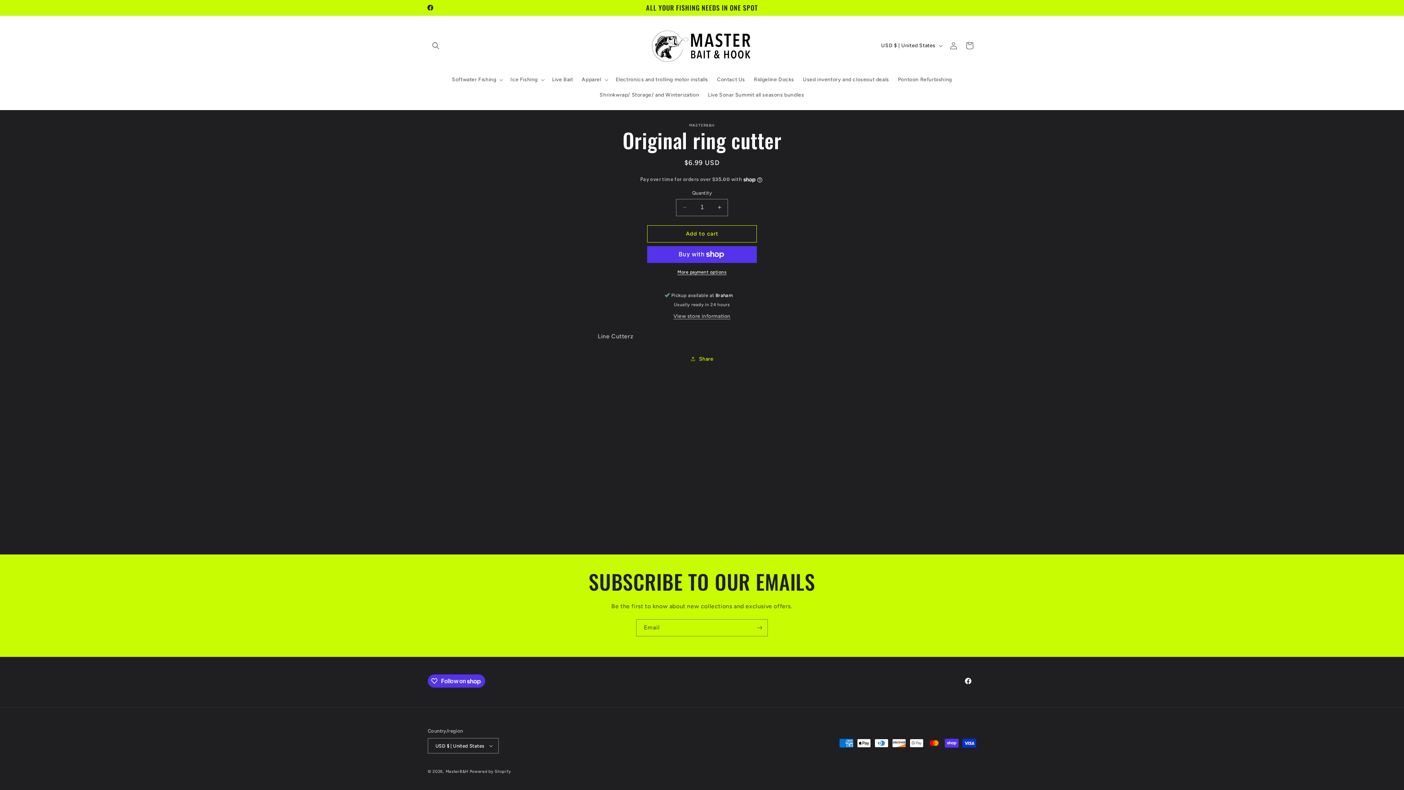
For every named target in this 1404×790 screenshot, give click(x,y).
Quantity (702, 193)
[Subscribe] (759, 627)
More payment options (702, 272)
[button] (436, 46)
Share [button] (706, 359)
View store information (702, 316)
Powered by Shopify (490, 771)
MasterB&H (457, 771)
